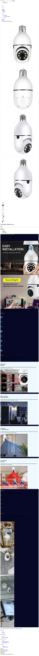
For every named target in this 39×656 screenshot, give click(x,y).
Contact (3, 11)
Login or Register (7, 16)
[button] (4, 15)
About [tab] (4, 231)
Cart (3, 636)
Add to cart (2, 229)
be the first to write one (18, 628)
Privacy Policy (4, 642)
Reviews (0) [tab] (4, 232)
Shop (3, 20)
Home (3, 19)
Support (3, 10)
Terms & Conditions (5, 641)
